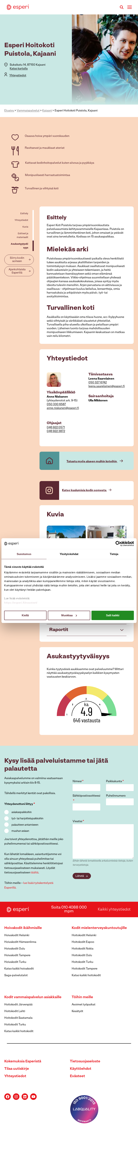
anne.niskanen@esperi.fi (63, 408)
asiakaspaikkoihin (22, 812)
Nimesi (78, 781)
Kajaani (47, 110)
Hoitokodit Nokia (82, 948)
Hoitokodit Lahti (14, 1011)
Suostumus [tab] (24, 554)
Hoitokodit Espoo (83, 942)
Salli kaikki (112, 615)
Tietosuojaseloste (85, 1061)
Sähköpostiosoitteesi (86, 798)
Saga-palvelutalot (16, 975)
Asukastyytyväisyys (19, 246)
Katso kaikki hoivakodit (19, 968)
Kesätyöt (77, 1011)
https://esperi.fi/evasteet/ (20, 602)
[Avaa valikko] (129, 7)
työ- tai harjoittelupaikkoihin (27, 818)
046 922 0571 (56, 427)
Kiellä (25, 615)
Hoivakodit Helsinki (16, 935)
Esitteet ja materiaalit (22, 235)
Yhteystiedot (17, 75)
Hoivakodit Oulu (14, 948)
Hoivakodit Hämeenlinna (20, 942)
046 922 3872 (56, 431)
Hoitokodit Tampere (84, 968)
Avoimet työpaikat (83, 1004)
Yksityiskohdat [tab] (69, 554)
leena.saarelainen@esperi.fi (106, 386)
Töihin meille (82, 997)
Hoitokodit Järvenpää (18, 1004)
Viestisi (78, 821)
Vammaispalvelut (28, 110)
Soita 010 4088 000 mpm (69, 909)
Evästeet (77, 1076)
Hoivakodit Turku (15, 962)
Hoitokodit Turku (82, 962)
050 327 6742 (97, 382)
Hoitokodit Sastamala (18, 1018)
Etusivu (9, 110)
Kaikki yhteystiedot (114, 909)
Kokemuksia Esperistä (22, 1061)
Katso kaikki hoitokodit (86, 975)
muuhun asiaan (20, 831)
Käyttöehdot (80, 1069)
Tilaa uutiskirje (16, 1069)
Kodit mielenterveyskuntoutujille (99, 928)
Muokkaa (67, 615)
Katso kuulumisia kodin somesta (84, 490)
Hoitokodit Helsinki (84, 935)
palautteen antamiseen (25, 825)
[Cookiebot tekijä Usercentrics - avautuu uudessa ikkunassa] (118, 543)
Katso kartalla (19, 68)
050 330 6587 (56, 404)
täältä (34, 872)
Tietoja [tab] (114, 554)
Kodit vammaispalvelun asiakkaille (32, 997)
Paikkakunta (115, 781)
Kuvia (25, 227)
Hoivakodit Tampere (17, 955)
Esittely (24, 213)
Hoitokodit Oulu (82, 955)
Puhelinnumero (116, 795)
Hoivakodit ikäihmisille (23, 928)
